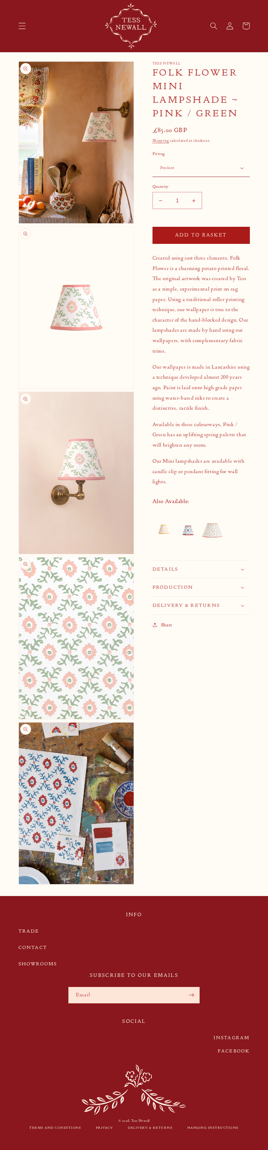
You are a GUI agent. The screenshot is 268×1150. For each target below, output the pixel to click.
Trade (28, 931)
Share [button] (166, 625)
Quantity (160, 186)
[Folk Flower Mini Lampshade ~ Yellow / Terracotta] (164, 530)
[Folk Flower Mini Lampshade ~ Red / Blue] (188, 530)
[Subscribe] (192, 995)
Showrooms (37, 964)
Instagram (232, 1038)
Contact (32, 947)
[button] (22, 26)
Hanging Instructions (213, 1128)
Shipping (160, 140)
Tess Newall (140, 1121)
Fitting (158, 153)
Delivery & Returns (150, 1128)
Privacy (104, 1128)
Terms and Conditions (55, 1128)
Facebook (234, 1051)
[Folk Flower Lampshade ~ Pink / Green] (212, 530)
